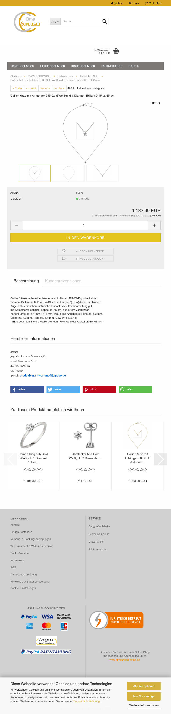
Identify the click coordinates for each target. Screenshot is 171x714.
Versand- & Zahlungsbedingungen (30, 539)
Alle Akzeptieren (144, 686)
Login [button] (135, 3)
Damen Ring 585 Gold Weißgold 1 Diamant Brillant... (33, 458)
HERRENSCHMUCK (52, 66)
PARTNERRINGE (111, 66)
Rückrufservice (19, 553)
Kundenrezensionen (63, 280)
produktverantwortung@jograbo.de (43, 375)
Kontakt (15, 524)
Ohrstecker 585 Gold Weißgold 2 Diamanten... (85, 456)
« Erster (17, 88)
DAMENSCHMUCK (22, 66)
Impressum (17, 560)
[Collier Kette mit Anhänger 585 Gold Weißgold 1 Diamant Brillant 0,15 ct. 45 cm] (85, 132)
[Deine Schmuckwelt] (26, 22)
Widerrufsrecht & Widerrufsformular (31, 546)
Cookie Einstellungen (23, 588)
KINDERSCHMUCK (83, 66)
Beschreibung (26, 280)
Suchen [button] (118, 3)
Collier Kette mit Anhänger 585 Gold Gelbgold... (138, 458)
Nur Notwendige (144, 696)
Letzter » (59, 88)
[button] (16, 225)
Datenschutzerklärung (86, 701)
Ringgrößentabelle (21, 531)
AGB (13, 567)
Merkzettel (154, 3)
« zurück (31, 88)
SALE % (134, 66)
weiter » (45, 88)
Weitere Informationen (144, 705)
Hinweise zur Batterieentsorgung (29, 581)
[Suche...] (104, 21)
